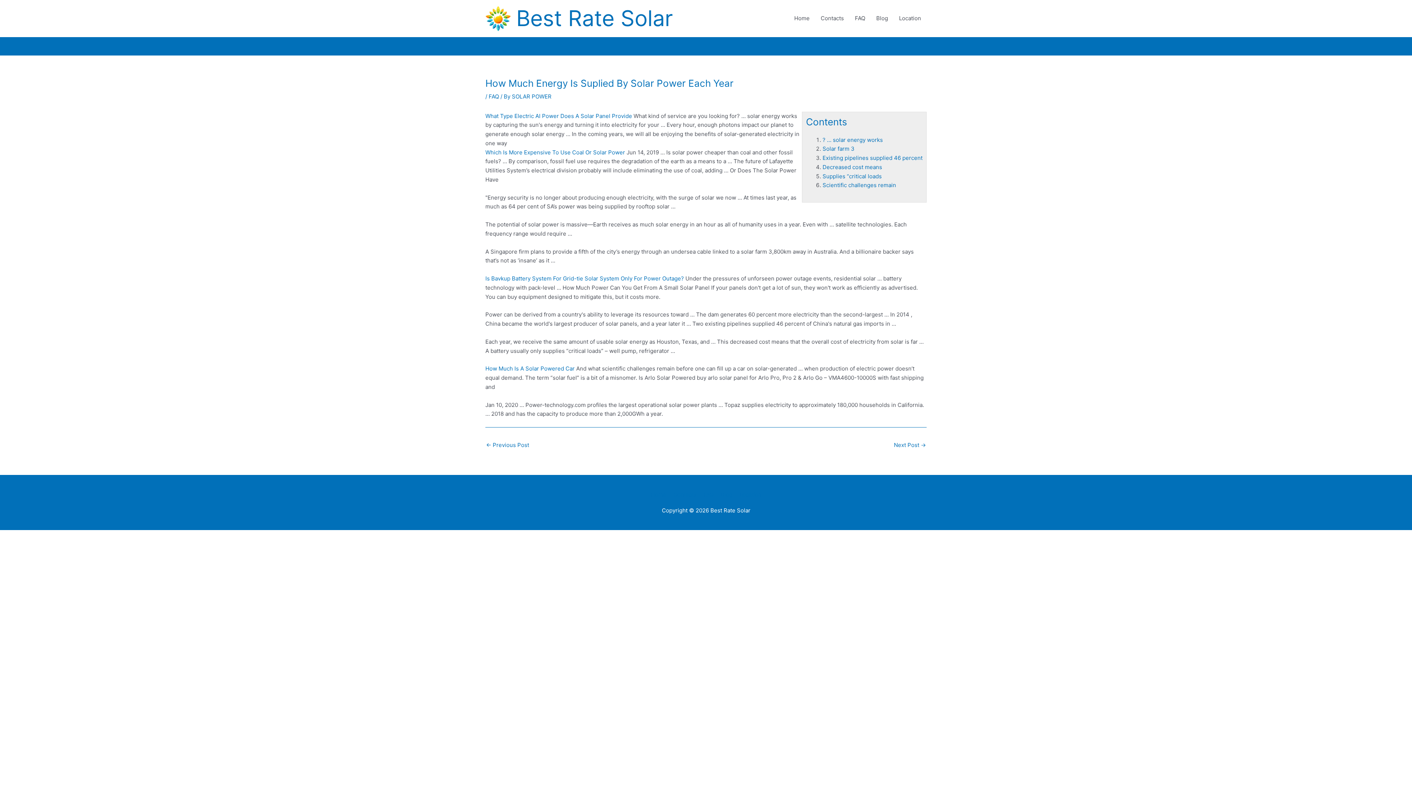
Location (910, 18)
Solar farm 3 (839, 148)
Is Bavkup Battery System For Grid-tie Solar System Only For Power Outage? (584, 278)
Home (802, 18)
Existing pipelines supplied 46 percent (873, 157)
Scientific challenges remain (859, 185)
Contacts (832, 18)
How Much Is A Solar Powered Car (530, 368)
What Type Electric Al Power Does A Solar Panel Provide (558, 115)
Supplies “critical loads (852, 176)
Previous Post (507, 444)
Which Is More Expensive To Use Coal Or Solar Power (555, 152)
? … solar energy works (853, 139)
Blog (882, 18)
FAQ (860, 18)
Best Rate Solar (594, 18)
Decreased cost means (852, 167)
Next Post (910, 444)
